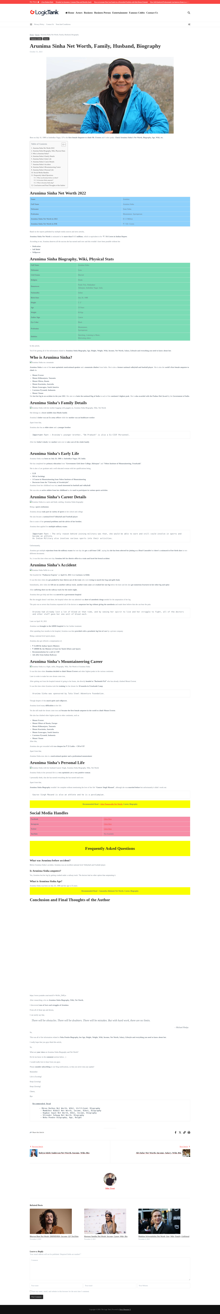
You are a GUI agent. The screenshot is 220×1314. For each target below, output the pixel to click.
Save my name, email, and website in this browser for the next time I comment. (61, 1291)
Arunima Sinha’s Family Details (44, 156)
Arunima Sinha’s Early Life (42, 159)
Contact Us (152, 12)
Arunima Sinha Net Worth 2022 (43, 148)
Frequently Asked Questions (43, 175)
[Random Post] (189, 24)
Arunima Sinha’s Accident (42, 164)
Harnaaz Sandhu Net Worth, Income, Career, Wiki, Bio (106, 1236)
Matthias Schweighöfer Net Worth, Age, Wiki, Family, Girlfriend (163, 1236)
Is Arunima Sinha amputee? (45, 180)
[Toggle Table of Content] (62, 144)
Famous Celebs (137, 12)
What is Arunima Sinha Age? (45, 183)
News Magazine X (125, 1309)
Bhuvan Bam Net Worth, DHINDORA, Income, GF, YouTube (54, 1236)
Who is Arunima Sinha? (41, 154)
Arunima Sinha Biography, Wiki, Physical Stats (49, 151)
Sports (37, 35)
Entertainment (119, 12)
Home (32, 35)
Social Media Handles (41, 173)
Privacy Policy (39, 24)
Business (88, 12)
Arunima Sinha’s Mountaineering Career (47, 167)
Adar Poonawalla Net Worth (111, 804)
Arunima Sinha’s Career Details (43, 162)
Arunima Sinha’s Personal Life (43, 170)
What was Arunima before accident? (47, 178)
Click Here (108, 819)
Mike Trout (110, 1188)
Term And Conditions (63, 24)
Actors (79, 12)
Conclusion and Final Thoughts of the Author (49, 185)
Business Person (102, 12)
